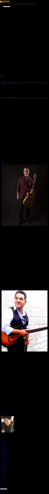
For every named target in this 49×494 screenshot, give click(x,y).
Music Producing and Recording (5, 450)
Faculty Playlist (3, 468)
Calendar (3, 485)
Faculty (2, 471)
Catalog (2, 459)
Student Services (4, 475)
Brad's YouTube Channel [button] (14, 83)
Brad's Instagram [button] (9, 83)
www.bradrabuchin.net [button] (4, 83)
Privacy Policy (3, 480)
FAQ (2, 476)
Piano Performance (4, 446)
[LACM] (24, 1)
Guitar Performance (4, 445)
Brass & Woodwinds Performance (6, 442)
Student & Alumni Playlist (5, 467)
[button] (3, 5)
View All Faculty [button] (12, 97)
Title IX (2, 463)
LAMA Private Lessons (4, 455)
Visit (2, 484)
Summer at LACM (4, 454)
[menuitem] (25, 6)
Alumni (2, 472)
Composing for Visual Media (5, 449)
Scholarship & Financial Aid (5, 462)
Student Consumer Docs (4, 458)
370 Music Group (4, 464)
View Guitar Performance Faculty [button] (6, 97)
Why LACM (3, 477)
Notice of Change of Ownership (5, 481)
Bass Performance (4, 441)
